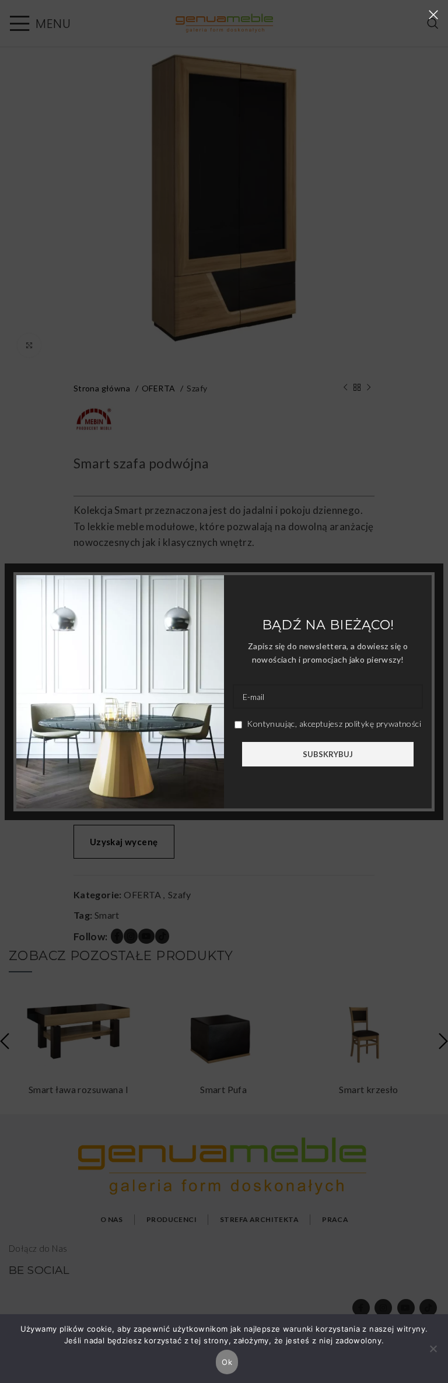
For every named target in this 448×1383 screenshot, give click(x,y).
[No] (433, 1355)
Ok (227, 1362)
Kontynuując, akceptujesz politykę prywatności (333, 724)
